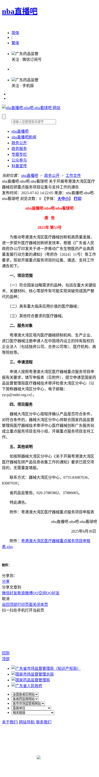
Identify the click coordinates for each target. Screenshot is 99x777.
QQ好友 (53, 593)
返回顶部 (9, 605)
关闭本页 (40, 605)
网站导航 (26, 722)
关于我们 (9, 722)
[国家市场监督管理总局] (33, 674)
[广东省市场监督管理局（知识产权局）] (46, 668)
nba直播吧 (19, 11)
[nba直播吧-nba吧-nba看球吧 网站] (31, 108)
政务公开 (52, 176)
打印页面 (25, 605)
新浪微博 (25, 593)
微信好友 (9, 593)
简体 (15, 33)
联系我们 (43, 722)
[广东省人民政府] (27, 686)
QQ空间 (39, 593)
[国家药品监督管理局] (31, 680)
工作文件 (73, 176)
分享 (6, 581)
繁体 (15, 43)
